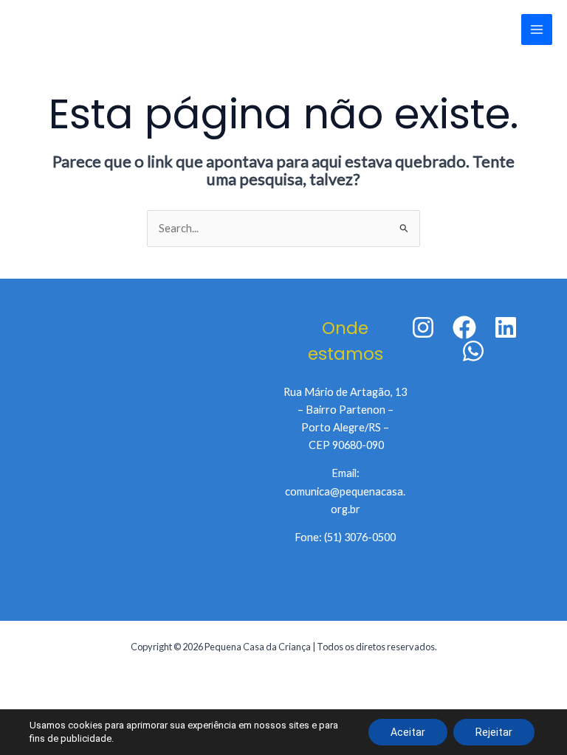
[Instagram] (423, 327)
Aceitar (408, 732)
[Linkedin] (506, 327)
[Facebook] (464, 327)
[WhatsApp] (473, 351)
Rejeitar (493, 732)
